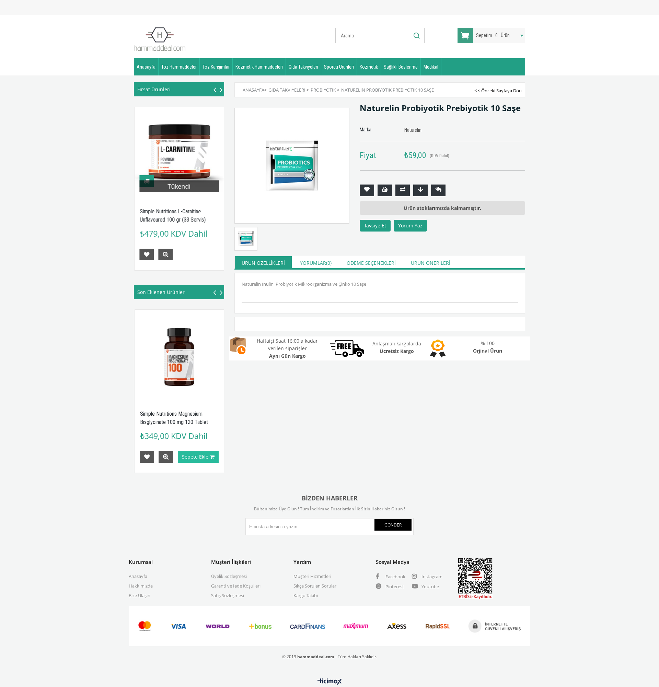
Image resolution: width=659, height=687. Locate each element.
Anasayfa (146, 67)
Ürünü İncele (165, 254)
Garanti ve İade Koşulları (236, 586)
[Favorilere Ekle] (367, 190)
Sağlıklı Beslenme (401, 67)
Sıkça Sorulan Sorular (314, 586)
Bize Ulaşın (139, 595)
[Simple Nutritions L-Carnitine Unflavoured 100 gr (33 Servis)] (179, 152)
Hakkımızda (141, 586)
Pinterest (394, 586)
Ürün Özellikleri (263, 263)
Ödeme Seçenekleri (371, 263)
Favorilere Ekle (146, 254)
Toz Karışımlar (216, 67)
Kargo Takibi (305, 595)
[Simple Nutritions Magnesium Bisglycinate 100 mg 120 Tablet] (142, 354)
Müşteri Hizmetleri (312, 576)
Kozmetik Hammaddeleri (259, 67)
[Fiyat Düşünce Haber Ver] (420, 190)
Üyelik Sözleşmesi (229, 576)
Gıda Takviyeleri (303, 67)
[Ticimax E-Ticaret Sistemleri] (329, 681)
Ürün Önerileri (430, 263)
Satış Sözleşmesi (227, 595)
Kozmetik (369, 67)
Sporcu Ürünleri (339, 67)
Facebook (394, 576)
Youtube (429, 586)
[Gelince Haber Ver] (438, 190)
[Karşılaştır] (402, 190)
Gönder (393, 525)
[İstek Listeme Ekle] (385, 190)
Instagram (431, 576)
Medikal (431, 67)
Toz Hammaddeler (179, 67)
